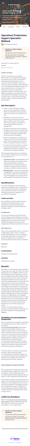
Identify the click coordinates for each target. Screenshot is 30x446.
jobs (4, 27)
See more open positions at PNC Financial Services (15, 428)
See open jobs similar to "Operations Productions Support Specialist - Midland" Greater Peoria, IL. (16, 56)
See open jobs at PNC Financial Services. (15, 53)
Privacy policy (11, 442)
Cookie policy (18, 442)
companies (11, 27)
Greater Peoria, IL (14, 5)
